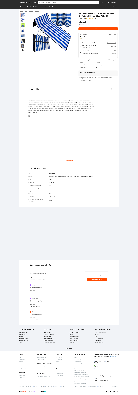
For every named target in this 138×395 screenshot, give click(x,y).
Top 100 (35, 6)
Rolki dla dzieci (22, 334)
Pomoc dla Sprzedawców (42, 369)
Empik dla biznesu (59, 371)
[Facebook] (106, 391)
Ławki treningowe (74, 340)
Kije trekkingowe (48, 336)
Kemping (37, 10)
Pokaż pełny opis (69, 160)
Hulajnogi (21, 336)
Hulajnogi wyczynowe (24, 338)
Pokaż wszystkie (112, 60)
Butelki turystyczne (48, 340)
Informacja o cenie (83, 24)
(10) (95, 18)
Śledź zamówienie (59, 357)
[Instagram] (113, 391)
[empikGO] (43, 392)
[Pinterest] (117, 391)
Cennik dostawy (77, 359)
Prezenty (29, 6)
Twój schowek (59, 359)
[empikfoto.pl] (22, 392)
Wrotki (20, 342)
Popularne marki (40, 359)
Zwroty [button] (114, 50)
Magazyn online (22, 375)
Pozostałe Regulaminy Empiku (80, 372)
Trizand (80, 18)
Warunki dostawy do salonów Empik (81, 363)
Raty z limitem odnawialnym (80, 383)
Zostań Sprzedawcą (41, 368)
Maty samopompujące (44, 10)
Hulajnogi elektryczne (24, 340)
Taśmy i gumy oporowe (100, 332)
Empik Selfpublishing (23, 368)
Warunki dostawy (78, 361)
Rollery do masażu (99, 342)
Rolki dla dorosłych (23, 332)
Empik (21, 10)
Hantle (96, 336)
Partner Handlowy (22, 365)
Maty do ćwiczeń (99, 338)
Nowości (41, 6)
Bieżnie (71, 334)
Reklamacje (76, 368)
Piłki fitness (98, 340)
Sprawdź (114, 53)
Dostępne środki (59, 363)
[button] (52, 32)
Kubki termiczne (48, 338)
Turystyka (31, 10)
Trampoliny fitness (74, 336)
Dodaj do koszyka (98, 28)
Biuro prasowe (22, 359)
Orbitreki (72, 342)
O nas (20, 357)
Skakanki (97, 334)
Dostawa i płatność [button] (111, 42)
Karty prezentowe (59, 373)
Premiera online (22, 377)
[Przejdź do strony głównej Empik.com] (24, 2)
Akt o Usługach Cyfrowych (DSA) (81, 376)
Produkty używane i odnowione (43, 376)
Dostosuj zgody (77, 378)
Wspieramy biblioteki (23, 366)
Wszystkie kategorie (41, 357)
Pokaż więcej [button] (68, 348)
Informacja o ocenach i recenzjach (38, 273)
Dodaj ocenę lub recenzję (96, 279)
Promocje (22, 6)
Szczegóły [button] (113, 46)
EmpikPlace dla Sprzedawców (43, 366)
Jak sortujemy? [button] (112, 34)
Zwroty (76, 366)
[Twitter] (110, 391)
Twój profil (58, 365)
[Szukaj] (97, 2)
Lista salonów (21, 361)
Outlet (53, 6)
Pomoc (75, 357)
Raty (75, 381)
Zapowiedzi (48, 6)
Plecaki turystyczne (49, 334)
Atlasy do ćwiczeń (74, 338)
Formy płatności (77, 365)
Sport (26, 10)
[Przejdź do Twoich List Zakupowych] (102, 2)
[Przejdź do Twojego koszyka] (105, 2)
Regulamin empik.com (79, 370)
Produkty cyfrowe (59, 361)
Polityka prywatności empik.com (81, 374)
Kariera (20, 363)
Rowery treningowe (74, 332)
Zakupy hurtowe (59, 375)
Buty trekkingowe (48, 332)
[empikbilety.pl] (33, 392)
